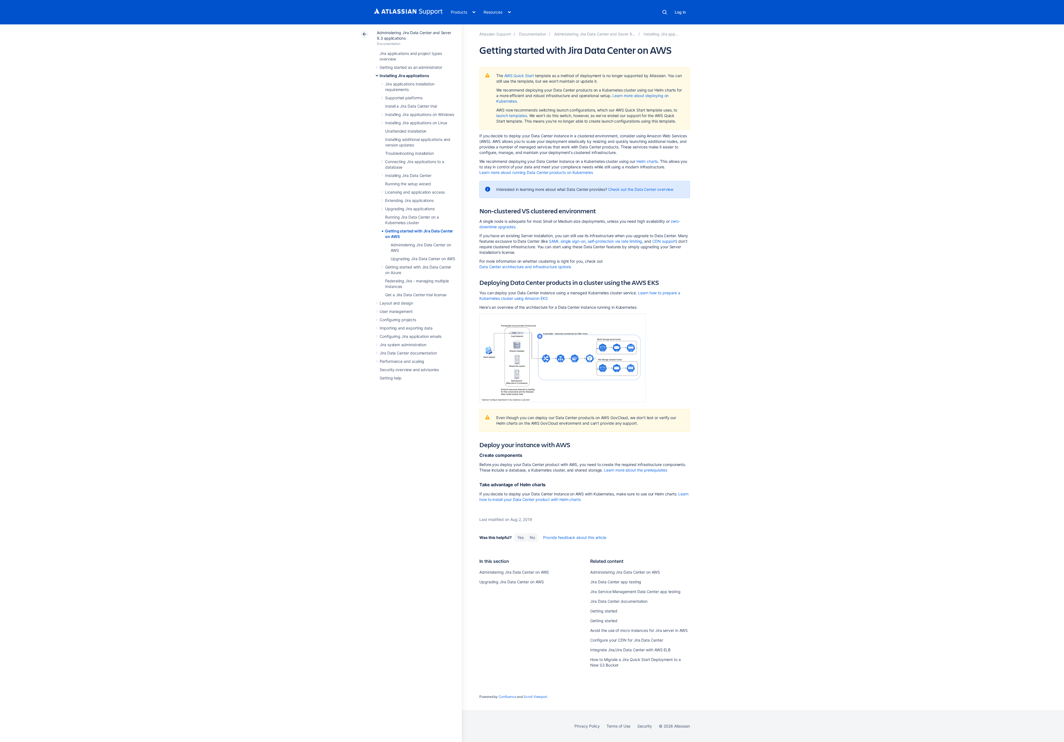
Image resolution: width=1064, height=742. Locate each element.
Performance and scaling (402, 361)
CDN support (664, 241)
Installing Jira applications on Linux (416, 122)
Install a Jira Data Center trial (411, 106)
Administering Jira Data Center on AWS (514, 572)
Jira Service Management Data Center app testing (635, 591)
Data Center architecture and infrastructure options (525, 266)
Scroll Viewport (535, 697)
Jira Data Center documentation (408, 353)
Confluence (507, 697)
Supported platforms (404, 97)
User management (396, 311)
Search (664, 12)
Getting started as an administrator (411, 67)
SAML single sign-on (567, 241)
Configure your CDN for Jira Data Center (626, 640)
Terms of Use (618, 726)
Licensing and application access (415, 192)
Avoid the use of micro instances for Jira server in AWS (638, 630)
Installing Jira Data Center (408, 175)
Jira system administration (403, 344)
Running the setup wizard (408, 183)
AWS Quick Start (519, 75)
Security (644, 726)
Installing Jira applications (404, 75)
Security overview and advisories (409, 369)
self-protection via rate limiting (615, 241)
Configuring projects (398, 319)
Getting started (603, 611)
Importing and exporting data (406, 328)
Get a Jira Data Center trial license (415, 294)
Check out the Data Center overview (641, 189)
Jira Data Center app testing (615, 581)
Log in (680, 12)
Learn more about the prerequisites (635, 470)
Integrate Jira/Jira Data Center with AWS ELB (630, 649)
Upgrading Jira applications (410, 208)
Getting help (390, 378)
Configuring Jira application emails (410, 336)
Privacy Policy (587, 726)
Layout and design (396, 303)
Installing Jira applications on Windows (419, 114)
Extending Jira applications (409, 200)
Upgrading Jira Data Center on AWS (423, 258)
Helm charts (647, 161)
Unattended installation (405, 131)
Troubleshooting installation (409, 153)
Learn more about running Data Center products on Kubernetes (536, 172)
